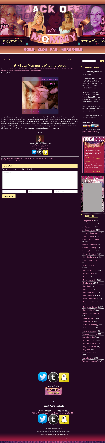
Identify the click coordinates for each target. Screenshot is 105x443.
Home (43, 436)
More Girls (71, 49)
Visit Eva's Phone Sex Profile (40, 146)
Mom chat (86, 286)
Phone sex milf (87, 321)
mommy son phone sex (15, 160)
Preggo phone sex (89, 331)
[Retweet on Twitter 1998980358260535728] (90, 158)
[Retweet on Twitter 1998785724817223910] (90, 171)
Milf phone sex (87, 283)
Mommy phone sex (89, 299)
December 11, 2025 (89, 147)
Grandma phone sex (89, 244)
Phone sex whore (88, 328)
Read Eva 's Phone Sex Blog (40, 148)
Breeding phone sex (89, 233)
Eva (4, 68)
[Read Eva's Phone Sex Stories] (53, 401)
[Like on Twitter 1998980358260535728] (93, 158)
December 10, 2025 (89, 161)
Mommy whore (88, 310)
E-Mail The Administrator (38, 439)
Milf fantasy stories (65, 68)
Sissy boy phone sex (89, 343)
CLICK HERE (53, 393)
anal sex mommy (9, 158)
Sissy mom (86, 350)
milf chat (33, 158)
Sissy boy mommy (89, 340)
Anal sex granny (88, 227)
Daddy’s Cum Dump (71, 60)
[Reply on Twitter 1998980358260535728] (86, 158)
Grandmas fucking (89, 248)
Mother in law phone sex (91, 313)
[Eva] (40, 138)
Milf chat (56, 68)
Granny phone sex (89, 251)
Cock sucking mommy (23, 68)
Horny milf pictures (35, 68)
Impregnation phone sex (91, 260)
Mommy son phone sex (22, 70)
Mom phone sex (11, 70)
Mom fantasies (87, 289)
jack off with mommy (22, 158)
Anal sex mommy (11, 68)
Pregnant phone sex (89, 334)
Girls (29, 49)
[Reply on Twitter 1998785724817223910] (86, 171)
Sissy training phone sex (91, 353)
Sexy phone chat (88, 337)
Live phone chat (88, 274)
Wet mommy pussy (89, 361)
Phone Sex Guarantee (57, 436)
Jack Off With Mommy (47, 68)
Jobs (64, 436)
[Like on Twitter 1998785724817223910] (93, 171)
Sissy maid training (89, 346)
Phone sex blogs (88, 318)
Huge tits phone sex (89, 257)
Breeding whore (88, 236)
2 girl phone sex (88, 221)
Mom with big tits (88, 295)
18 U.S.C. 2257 (48, 436)
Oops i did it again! (8, 60)
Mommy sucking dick (35, 70)
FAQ (54, 49)
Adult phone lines (88, 224)
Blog (42, 49)
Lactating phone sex (89, 270)
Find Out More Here (90, 132)
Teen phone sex (88, 358)
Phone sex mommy (89, 325)
